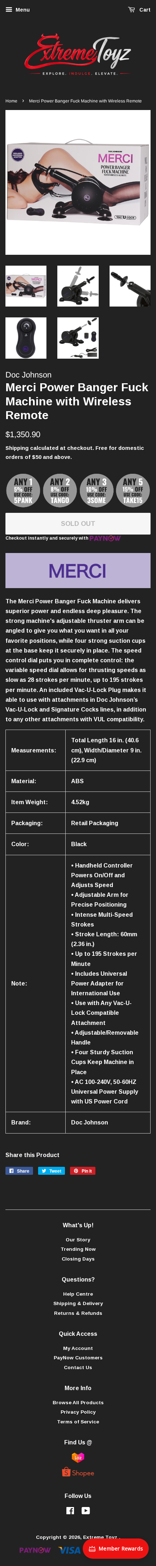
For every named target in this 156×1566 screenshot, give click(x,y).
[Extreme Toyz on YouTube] (86, 1512)
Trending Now (78, 1249)
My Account (78, 1348)
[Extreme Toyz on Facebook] (70, 1512)
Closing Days (78, 1259)
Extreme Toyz (101, 1537)
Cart (144, 10)
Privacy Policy (78, 1412)
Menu (22, 10)
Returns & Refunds (78, 1313)
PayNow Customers (78, 1357)
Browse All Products (78, 1402)
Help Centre (78, 1294)
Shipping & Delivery (78, 1303)
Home (11, 101)
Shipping (17, 448)
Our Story (78, 1239)
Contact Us (78, 1367)
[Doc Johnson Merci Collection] (78, 586)
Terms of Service (78, 1421)
